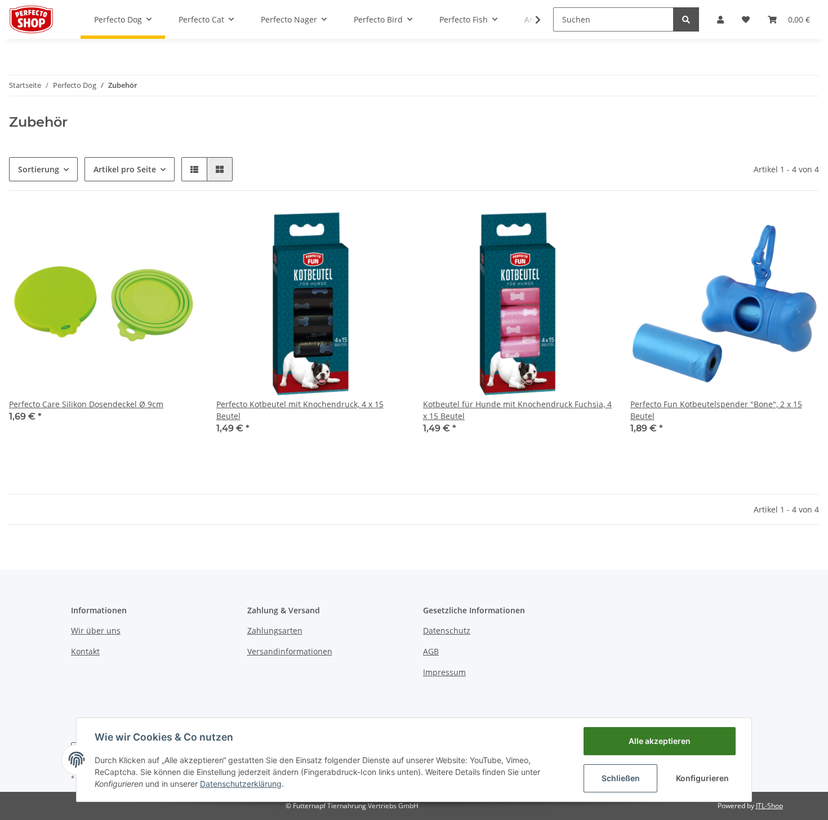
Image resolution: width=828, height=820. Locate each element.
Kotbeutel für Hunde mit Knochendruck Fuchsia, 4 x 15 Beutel (517, 410)
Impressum (444, 672)
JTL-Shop (769, 805)
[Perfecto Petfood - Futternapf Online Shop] (31, 19)
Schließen (621, 778)
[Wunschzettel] (746, 19)
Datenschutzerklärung (241, 783)
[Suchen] (686, 19)
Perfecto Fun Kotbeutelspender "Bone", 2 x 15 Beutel (716, 410)
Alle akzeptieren (660, 741)
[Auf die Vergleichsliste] (149, 228)
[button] (720, 19)
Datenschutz (446, 630)
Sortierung (38, 169)
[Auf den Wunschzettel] (179, 228)
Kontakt (85, 651)
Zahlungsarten (274, 630)
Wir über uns (96, 630)
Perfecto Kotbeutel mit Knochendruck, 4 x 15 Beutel (300, 410)
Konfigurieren (702, 778)
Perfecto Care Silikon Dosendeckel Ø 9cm (86, 404)
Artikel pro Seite (125, 169)
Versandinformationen (289, 651)
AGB (431, 651)
